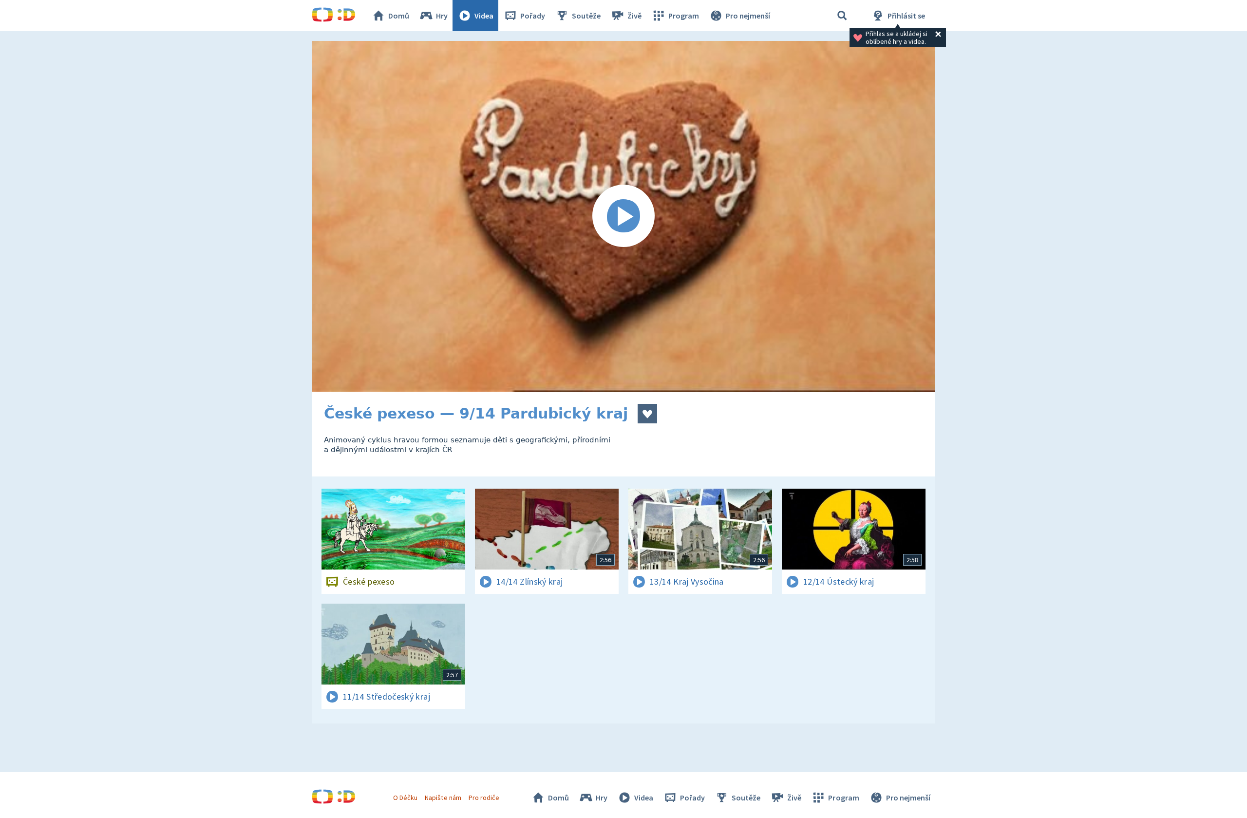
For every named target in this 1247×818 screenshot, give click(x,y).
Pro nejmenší (748, 15)
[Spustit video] (623, 216)
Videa (483, 15)
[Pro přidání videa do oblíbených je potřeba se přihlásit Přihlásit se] (647, 413)
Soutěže (586, 15)
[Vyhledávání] (842, 15)
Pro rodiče (484, 797)
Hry (442, 15)
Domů (398, 15)
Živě (634, 15)
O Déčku (405, 797)
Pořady (532, 15)
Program (683, 15)
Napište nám (443, 797)
